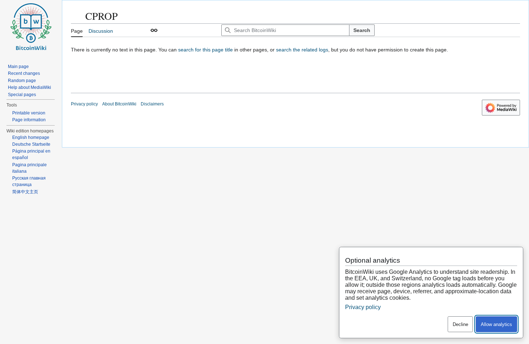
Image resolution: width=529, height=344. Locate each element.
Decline (460, 324)
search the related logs (302, 50)
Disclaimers (152, 104)
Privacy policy (84, 104)
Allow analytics (496, 324)
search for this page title (205, 50)
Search (361, 30)
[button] (154, 30)
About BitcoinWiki (119, 104)
